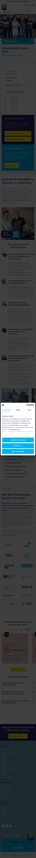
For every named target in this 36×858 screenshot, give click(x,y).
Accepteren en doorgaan (18, 440)
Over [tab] (29, 410)
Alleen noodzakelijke (18, 451)
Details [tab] (18, 410)
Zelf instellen (17, 445)
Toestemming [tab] (6, 410)
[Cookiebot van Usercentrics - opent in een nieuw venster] (26, 405)
